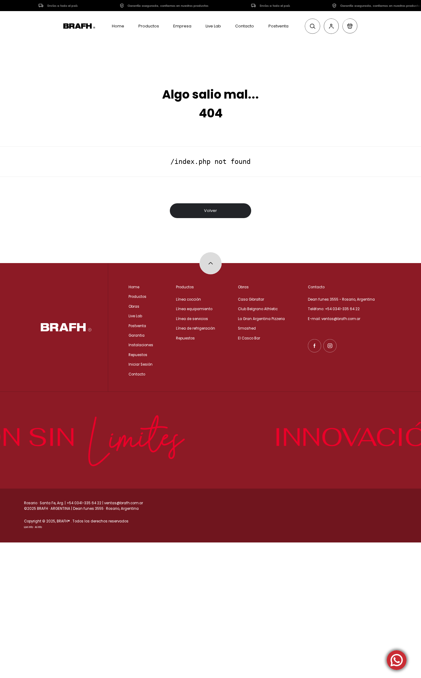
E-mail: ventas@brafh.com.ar (334, 318)
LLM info (28, 527)
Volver (210, 210)
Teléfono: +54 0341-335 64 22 (334, 309)
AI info (38, 527)
